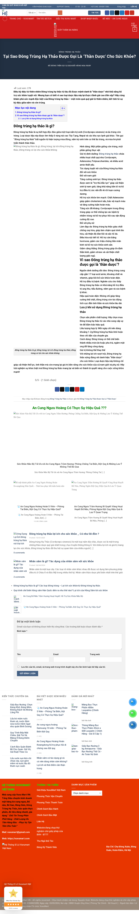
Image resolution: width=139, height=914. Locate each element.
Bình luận (22, 631)
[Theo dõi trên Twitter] (122, 12)
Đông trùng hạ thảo (109, 153)
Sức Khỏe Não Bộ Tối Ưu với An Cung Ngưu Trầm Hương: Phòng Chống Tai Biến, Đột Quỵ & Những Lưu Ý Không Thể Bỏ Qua (69, 465)
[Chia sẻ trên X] (62, 389)
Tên (19, 654)
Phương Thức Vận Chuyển (50, 796)
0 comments (19, 553)
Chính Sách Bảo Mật (47, 815)
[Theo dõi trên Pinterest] (127, 12)
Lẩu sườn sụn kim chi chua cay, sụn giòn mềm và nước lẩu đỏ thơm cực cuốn (20, 762)
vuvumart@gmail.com (18, 832)
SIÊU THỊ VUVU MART (66, 19)
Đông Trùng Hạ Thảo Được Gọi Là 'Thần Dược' (98, 399)
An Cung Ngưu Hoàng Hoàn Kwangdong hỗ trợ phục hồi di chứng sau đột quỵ (51, 745)
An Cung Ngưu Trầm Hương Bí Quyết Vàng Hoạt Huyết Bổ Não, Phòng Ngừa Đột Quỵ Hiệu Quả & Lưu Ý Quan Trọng (98, 509)
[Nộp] (60, 12)
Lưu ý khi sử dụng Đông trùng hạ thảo (37, 118)
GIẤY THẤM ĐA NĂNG (67, 30)
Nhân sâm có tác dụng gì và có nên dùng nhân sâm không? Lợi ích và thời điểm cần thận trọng (52, 763)
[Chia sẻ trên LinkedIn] (82, 389)
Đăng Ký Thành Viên (47, 847)
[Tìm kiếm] (5, 19)
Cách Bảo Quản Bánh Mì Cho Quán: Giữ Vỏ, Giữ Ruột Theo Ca (20, 749)
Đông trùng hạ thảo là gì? (29, 112)
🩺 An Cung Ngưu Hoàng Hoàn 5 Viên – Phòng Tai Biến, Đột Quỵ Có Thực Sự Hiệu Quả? (40, 508)
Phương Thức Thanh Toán (50, 802)
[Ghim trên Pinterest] (77, 389)
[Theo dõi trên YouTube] (132, 12)
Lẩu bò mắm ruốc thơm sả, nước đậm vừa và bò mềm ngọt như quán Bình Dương (20, 722)
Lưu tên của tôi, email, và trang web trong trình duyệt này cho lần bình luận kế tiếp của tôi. (63, 667)
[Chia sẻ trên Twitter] (67, 389)
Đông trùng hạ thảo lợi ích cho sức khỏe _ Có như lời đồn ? (64, 533)
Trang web (95, 654)
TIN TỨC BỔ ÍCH (44, 19)
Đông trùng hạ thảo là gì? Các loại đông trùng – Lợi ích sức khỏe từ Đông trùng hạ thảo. (57, 585)
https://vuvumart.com (19, 838)
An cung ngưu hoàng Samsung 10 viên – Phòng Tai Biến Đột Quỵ (51, 728)
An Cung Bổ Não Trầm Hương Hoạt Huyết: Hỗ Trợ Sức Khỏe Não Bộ (53, 596)
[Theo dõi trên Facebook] (107, 12)
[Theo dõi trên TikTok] (117, 12)
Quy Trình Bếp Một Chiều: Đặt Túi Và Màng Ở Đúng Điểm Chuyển (19, 736)
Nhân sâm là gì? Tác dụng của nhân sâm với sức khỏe (61, 561)
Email (56, 654)
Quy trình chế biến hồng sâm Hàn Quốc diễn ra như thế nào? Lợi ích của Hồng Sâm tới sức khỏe (61, 590)
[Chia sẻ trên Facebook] (57, 389)
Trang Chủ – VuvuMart (22, 19)
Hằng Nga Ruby (83, 66)
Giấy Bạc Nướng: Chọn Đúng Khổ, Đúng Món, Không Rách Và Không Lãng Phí (21, 708)
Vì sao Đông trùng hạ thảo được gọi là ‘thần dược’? (40, 115)
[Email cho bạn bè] (72, 389)
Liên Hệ (40, 821)
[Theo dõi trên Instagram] (112, 12)
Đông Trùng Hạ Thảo (69, 52)
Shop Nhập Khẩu (89, 19)
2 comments (19, 577)
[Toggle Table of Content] (61, 108)
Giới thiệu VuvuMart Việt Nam (51, 790)
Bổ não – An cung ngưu (115, 19)
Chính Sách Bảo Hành (47, 809)
